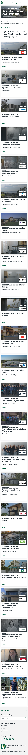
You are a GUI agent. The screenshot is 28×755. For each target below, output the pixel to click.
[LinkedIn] (7, 739)
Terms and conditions (7, 751)
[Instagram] (13, 739)
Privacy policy (18, 751)
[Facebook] (5, 739)
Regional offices (4, 730)
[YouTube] (10, 739)
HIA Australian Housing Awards (8, 21)
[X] (2, 739)
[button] (16, 3)
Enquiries (3, 728)
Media (2, 732)
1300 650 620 (4, 726)
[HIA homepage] (2, 2)
